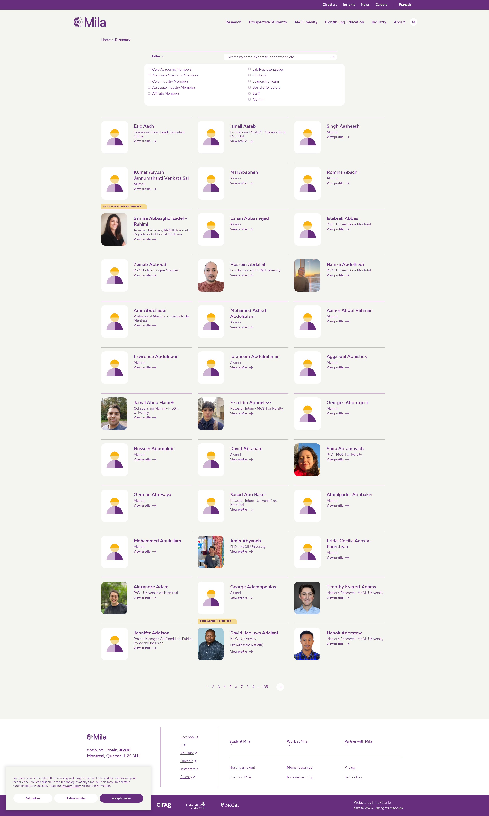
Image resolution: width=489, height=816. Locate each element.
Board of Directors (266, 87)
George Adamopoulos (253, 587)
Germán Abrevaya (152, 495)
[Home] (90, 26)
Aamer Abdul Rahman (350, 310)
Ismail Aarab (243, 126)
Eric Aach (144, 126)
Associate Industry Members (174, 87)
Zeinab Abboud (150, 264)
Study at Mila (239, 742)
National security (299, 777)
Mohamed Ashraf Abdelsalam (248, 313)
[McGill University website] (230, 805)
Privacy (350, 767)
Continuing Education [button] (344, 22)
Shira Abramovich (345, 449)
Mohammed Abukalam (157, 541)
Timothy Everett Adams (351, 587)
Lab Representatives (268, 69)
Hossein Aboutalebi (154, 449)
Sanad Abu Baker (248, 495)
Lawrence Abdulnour (156, 357)
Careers (381, 4)
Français (405, 4)
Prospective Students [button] (268, 22)
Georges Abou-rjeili (347, 403)
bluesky (186, 777)
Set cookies (33, 798)
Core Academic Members (171, 69)
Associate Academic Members (175, 75)
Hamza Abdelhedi (345, 264)
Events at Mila (240, 777)
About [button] (399, 22)
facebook (187, 737)
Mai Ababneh (244, 172)
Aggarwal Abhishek (347, 357)
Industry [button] (379, 22)
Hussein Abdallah (248, 264)
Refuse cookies (76, 798)
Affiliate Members (166, 94)
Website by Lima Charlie (372, 803)
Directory (330, 4)
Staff (256, 94)
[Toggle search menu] (413, 22)
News (365, 4)
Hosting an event (242, 767)
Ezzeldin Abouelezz (250, 403)
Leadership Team (266, 82)
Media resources (299, 767)
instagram (187, 769)
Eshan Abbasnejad (249, 218)
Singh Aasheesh (343, 126)
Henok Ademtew (344, 633)
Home (106, 40)
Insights (349, 4)
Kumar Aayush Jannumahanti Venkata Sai (161, 175)
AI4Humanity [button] (305, 22)
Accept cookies (121, 798)
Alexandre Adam (151, 587)
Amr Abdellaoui (150, 310)
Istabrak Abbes (342, 218)
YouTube (187, 753)
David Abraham (246, 449)
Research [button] (233, 22)
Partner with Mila (358, 742)
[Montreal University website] (195, 805)
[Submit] (332, 57)
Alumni (258, 99)
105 (265, 687)
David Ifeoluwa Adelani (254, 633)
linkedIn (186, 761)
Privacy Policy (71, 786)
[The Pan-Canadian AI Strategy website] (164, 805)
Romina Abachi (343, 172)
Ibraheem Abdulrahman (255, 357)
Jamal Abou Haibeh (154, 403)
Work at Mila (297, 742)
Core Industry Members (170, 82)
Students (259, 75)
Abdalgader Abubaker (350, 495)
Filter (156, 56)
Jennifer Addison (151, 633)
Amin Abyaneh (245, 541)
